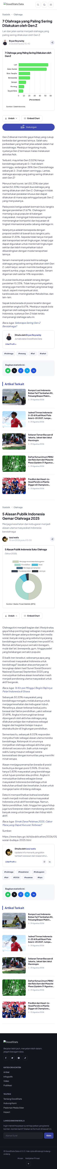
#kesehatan (23, 872)
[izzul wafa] (8, 852)
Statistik (6, 14)
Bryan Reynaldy (33, 335)
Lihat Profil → (10, 344)
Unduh (11, 118)
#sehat (43, 353)
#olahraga (8, 353)
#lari (33, 353)
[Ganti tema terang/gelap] (44, 4)
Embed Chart (33, 118)
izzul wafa (31, 848)
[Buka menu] (50, 4)
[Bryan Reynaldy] (8, 336)
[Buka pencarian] (38, 4)
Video (6, 1081)
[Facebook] (20, 370)
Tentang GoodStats (13, 1099)
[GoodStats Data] (14, 4)
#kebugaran (39, 872)
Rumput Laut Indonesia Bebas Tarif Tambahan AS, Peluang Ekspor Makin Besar (40, 394)
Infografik (8, 1076)
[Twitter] (12, 1058)
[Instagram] (44, 862)
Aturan (20, 1158)
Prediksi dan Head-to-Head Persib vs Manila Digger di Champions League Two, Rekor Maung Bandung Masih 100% (41, 485)
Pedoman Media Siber (14, 1107)
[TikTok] (25, 1058)
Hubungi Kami (10, 1103)
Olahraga (18, 14)
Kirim (48, 1135)
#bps (40, 877)
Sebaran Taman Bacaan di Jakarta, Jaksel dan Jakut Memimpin (40, 437)
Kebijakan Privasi (32, 1158)
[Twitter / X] (14, 370)
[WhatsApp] (8, 370)
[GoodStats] (11, 1042)
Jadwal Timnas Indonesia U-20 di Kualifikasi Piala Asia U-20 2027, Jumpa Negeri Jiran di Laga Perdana (40, 418)
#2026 (16, 877)
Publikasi (8, 1085)
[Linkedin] (50, 862)
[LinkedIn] (33, 370)
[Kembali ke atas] (28, 1163)
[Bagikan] (52, 42)
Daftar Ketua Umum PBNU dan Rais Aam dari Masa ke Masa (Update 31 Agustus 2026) (40, 461)
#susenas (28, 877)
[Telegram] (27, 370)
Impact (7, 1112)
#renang (22, 353)
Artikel (6, 1072)
